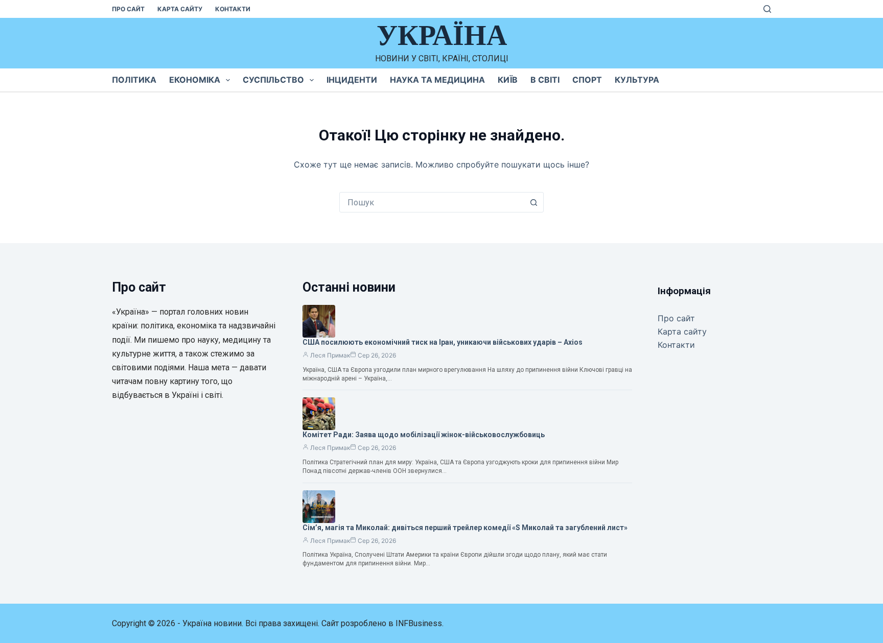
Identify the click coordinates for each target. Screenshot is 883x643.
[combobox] (432, 202)
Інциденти (352, 80)
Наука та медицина (437, 80)
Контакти (232, 9)
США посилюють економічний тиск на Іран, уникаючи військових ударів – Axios (443, 342)
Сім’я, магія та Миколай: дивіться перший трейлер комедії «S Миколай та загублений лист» (465, 527)
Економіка (194, 80)
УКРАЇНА (442, 35)
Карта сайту (179, 9)
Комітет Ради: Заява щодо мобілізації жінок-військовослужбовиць (424, 435)
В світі (545, 80)
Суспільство (273, 80)
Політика (134, 80)
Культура (637, 80)
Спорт (587, 80)
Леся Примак (330, 355)
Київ (508, 80)
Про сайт (128, 9)
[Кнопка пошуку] (533, 202)
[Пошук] (767, 9)
